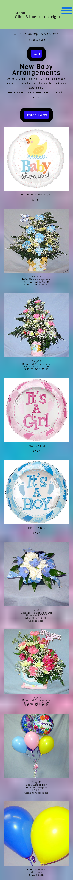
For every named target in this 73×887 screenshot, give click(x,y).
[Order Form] (36, 121)
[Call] (36, 60)
